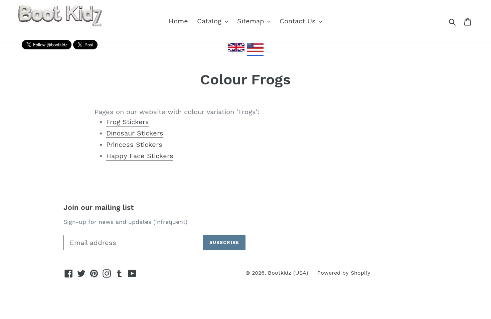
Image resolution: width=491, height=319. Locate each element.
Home (178, 21)
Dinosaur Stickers (134, 133)
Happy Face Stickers (139, 156)
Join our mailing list (98, 207)
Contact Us (299, 21)
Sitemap (252, 21)
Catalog (210, 21)
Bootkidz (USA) (288, 273)
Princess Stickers (134, 144)
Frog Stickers (127, 122)
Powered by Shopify (343, 273)
